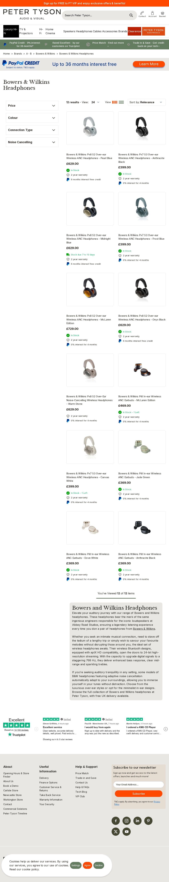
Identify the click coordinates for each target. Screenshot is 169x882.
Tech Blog (81, 791)
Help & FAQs (82, 787)
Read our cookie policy (24, 869)
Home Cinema (50, 31)
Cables (97, 31)
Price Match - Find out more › (108, 44)
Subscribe (139, 793)
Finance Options (48, 782)
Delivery (44, 778)
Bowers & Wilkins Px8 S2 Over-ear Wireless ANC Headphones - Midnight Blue (88, 239)
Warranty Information (50, 799)
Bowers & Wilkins (45, 53)
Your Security (46, 804)
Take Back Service (50, 795)
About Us (8, 781)
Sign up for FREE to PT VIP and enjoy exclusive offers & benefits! (84, 3)
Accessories (110, 31)
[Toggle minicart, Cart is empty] (163, 13)
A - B (29, 53)
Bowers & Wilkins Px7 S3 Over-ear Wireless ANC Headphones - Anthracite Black (141, 158)
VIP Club (80, 796)
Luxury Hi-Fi (10, 31)
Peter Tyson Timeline (15, 813)
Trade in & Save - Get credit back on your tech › (148, 44)
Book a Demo (10, 785)
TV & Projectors (26, 31)
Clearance (134, 31)
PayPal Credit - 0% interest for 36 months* (25, 44)
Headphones (84, 31)
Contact (7, 804)
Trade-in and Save (85, 778)
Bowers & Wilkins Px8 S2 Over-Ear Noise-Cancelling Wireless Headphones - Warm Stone (89, 400)
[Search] (131, 15)
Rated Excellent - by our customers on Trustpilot (66, 44)
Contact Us (81, 782)
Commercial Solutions (15, 808)
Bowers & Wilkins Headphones (76, 53)
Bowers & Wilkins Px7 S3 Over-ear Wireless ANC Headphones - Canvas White (87, 477)
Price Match (82, 773)
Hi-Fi (41, 31)
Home (6, 53)
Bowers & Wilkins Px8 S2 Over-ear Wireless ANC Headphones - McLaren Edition (88, 319)
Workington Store (13, 799)
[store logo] (32, 14)
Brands (122, 31)
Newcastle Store (12, 795)
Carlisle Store (10, 790)
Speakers (69, 31)
